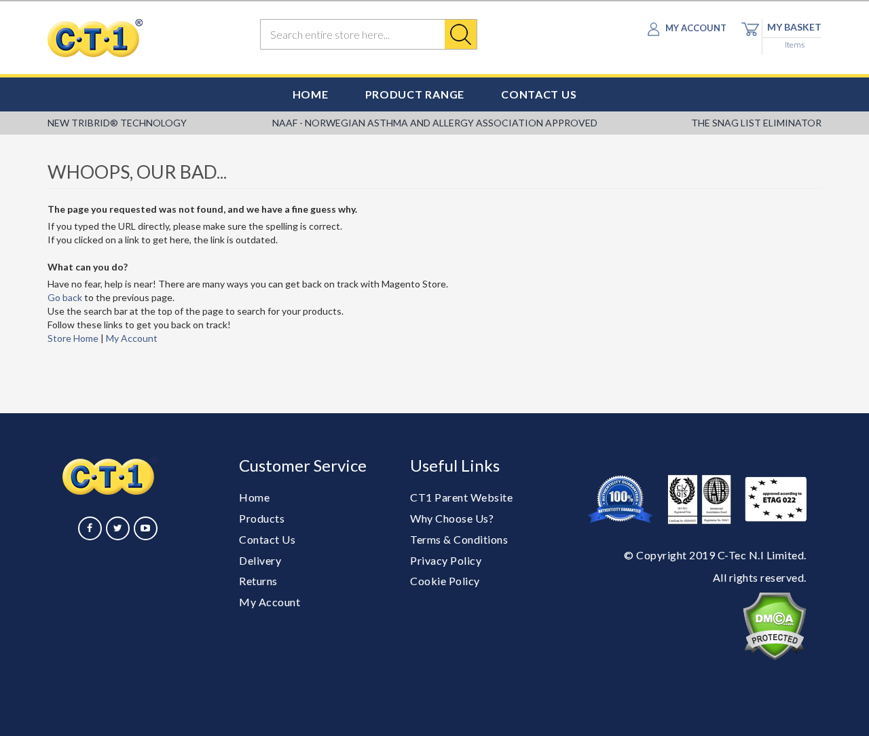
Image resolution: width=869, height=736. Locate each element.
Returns (258, 580)
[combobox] (368, 34)
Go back (65, 297)
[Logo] (137, 38)
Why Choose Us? (452, 518)
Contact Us (267, 539)
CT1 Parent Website (461, 497)
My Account (132, 338)
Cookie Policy (445, 580)
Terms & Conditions (459, 539)
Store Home (73, 338)
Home (254, 497)
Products (261, 518)
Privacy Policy (445, 560)
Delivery (260, 560)
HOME (311, 94)
